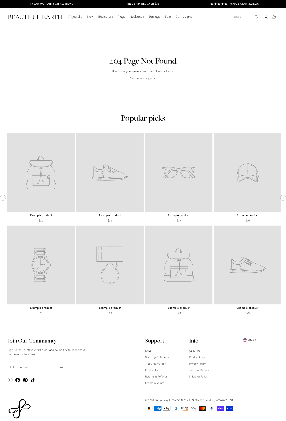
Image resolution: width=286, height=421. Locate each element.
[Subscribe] (61, 367)
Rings (121, 16)
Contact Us (151, 370)
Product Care (197, 357)
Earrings (154, 16)
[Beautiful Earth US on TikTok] (33, 380)
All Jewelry (75, 16)
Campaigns (183, 16)
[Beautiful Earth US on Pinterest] (25, 380)
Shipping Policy (198, 377)
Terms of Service (199, 370)
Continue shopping (143, 78)
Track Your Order (155, 364)
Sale (168, 16)
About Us (194, 351)
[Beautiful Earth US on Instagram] (10, 380)
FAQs (148, 351)
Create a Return (154, 383)
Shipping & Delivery (157, 357)
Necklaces (137, 16)
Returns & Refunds (156, 377)
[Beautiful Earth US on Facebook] (17, 380)
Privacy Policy (197, 364)
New (90, 16)
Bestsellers (105, 16)
